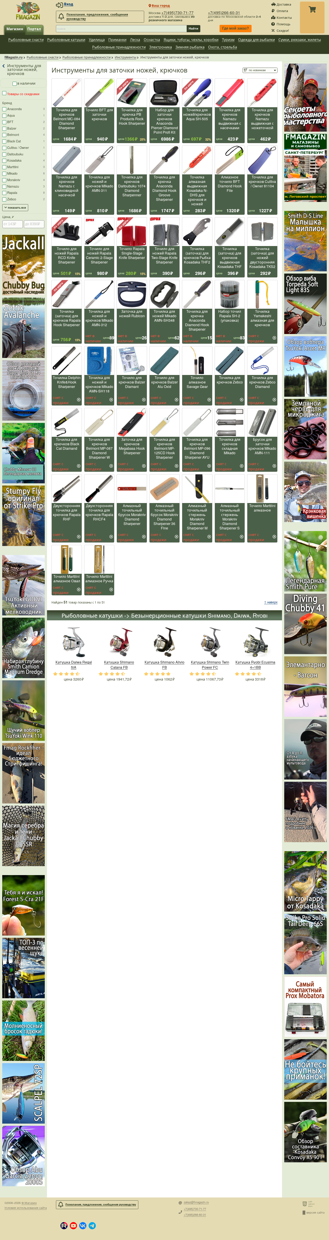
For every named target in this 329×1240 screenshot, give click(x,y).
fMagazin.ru (13, 57)
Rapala (26, 192)
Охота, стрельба (222, 46)
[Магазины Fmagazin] (305, 168)
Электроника (160, 46)
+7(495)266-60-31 (224, 12)
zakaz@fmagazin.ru (196, 1202)
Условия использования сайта (25, 1208)
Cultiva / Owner (26, 147)
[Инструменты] (4, 69)
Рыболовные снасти (26, 39)
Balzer (26, 128)
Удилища (97, 39)
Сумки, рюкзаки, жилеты (299, 39)
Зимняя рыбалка (190, 46)
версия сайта (315, 1212)
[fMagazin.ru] (27, 10)
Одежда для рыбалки (256, 39)
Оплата (282, 10)
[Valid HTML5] (305, 1203)
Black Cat (26, 141)
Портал (34, 28)
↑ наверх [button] (271, 602)
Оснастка (152, 39)
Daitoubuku (26, 154)
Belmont (26, 134)
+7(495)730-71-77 (177, 12)
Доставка (284, 4)
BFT (26, 121)
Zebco (26, 199)
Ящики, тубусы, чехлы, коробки (191, 39)
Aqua (26, 115)
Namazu (26, 186)
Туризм (228, 39)
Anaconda (26, 108)
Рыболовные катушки (66, 39)
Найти (193, 28)
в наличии (26, 83)
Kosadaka (26, 160)
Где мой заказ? (235, 28)
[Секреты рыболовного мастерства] (305, 98)
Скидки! (283, 30)
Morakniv (26, 179)
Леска (135, 39)
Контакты (284, 17)
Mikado (26, 173)
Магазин (14, 28)
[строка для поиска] (121, 28)
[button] (64, 1225)
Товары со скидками (22, 93)
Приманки (117, 39)
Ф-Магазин (29, 1203)
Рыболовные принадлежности (119, 46)
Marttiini (26, 166)
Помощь (284, 23)
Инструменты (125, 57)
